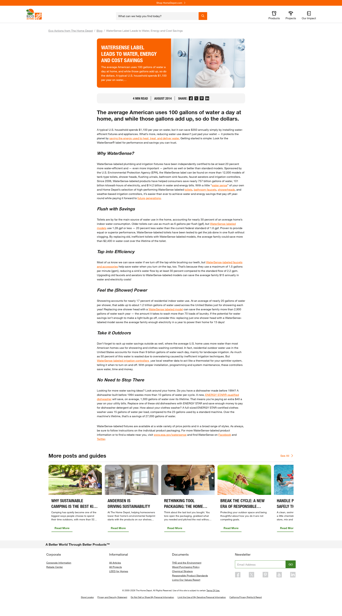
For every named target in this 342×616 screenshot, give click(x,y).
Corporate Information (58, 562)
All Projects (115, 566)
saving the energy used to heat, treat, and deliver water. (144, 138)
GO (291, 564)
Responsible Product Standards (190, 575)
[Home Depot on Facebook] (238, 575)
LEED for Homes (118, 571)
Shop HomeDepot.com (169, 3)
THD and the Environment (186, 562)
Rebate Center (54, 566)
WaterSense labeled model (166, 309)
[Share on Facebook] (191, 98)
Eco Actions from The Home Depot (70, 30)
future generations (149, 198)
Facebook (224, 434)
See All (284, 455)
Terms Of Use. (213, 590)
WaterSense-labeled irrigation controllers (123, 360)
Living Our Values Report (186, 579)
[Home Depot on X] (251, 575)
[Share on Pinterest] (202, 98)
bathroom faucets (205, 189)
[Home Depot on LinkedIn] (293, 575)
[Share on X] (196, 98)
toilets (188, 189)
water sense (219, 185)
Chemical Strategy (182, 571)
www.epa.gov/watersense (170, 434)
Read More (62, 528)
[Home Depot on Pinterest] (265, 575)
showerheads (226, 189)
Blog (99, 30)
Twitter (101, 439)
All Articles (115, 562)
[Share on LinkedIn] (207, 98)
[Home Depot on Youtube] (279, 575)
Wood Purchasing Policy (186, 566)
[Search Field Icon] (203, 16)
